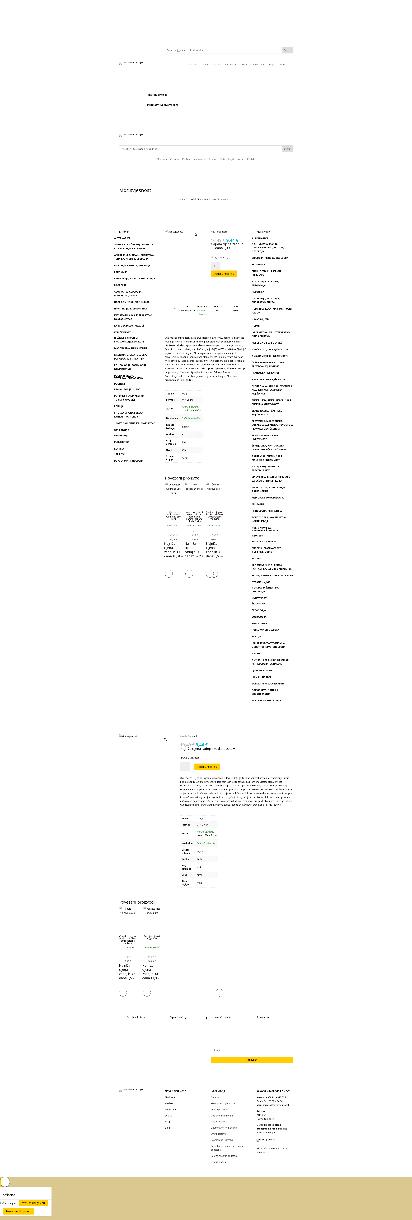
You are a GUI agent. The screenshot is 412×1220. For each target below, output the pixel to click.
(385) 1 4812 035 (277, 1097)
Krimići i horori (261, 677)
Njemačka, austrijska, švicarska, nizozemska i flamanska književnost (272, 390)
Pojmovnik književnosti (223, 1103)
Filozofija (120, 285)
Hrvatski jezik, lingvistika (130, 308)
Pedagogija (121, 435)
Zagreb (256, 653)
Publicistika (121, 441)
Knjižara (217, 64)
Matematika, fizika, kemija (130, 348)
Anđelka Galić (174, 525)
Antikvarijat (230, 64)
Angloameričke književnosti (270, 355)
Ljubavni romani (262, 670)
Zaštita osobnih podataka (224, 1155)
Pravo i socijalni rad (127, 389)
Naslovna (192, 64)
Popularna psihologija (128, 460)
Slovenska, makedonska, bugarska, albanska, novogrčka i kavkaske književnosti (272, 424)
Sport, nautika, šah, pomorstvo (272, 575)
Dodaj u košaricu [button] (168, 573)
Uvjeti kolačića (218, 1161)
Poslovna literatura (265, 629)
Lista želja (279, 14)
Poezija (256, 636)
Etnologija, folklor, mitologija (134, 278)
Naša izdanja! (257, 64)
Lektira (243, 64)
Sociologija (259, 616)
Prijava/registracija (247, 14)
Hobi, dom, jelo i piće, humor (132, 302)
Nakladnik (192, 199)
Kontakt (281, 64)
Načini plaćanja (219, 1121)
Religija (119, 406)
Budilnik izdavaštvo (207, 199)
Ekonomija (120, 271)
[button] (196, 235)
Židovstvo (258, 603)
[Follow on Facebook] (137, 49)
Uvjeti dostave (218, 1133)
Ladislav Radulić (152, 947)
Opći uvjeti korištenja (222, 1115)
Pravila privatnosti (220, 1109)
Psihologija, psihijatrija (267, 510)
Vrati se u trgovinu (33, 1203)
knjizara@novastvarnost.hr (178, 14)
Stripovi (119, 454)
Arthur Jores (214, 525)
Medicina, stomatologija (268, 497)
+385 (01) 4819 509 (156, 94)
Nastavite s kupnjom (18, 1211)
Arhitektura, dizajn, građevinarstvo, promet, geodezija (268, 247)
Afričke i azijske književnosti (270, 349)
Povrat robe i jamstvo (222, 1139)
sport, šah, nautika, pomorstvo (134, 423)
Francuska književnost (266, 372)
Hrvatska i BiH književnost (268, 379)
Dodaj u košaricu (224, 273)
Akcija (271, 64)
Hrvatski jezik (260, 319)
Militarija (258, 504)
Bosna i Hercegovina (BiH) (268, 683)
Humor (256, 325)
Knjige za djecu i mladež (129, 325)
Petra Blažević (194, 525)
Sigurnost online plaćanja (224, 1127)
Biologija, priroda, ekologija (132, 265)
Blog (167, 1127)
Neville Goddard (219, 231)
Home (182, 199)
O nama (205, 64)
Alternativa (122, 238)
